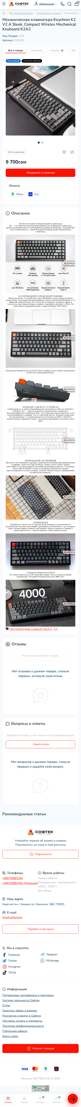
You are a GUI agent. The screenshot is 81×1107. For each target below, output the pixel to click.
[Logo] (19, 4)
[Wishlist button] (64, 152)
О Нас (6, 1005)
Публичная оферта (14, 1031)
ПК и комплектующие (21, 13)
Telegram (51, 954)
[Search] (70, 4)
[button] (39, 143)
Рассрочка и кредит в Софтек (21, 1016)
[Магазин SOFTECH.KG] (40, 832)
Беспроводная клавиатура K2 (31, 629)
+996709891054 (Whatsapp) (20, 883)
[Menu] (4, 4)
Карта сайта (10, 1036)
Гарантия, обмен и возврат (19, 1010)
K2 (56, 629)
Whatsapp (52, 960)
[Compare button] (72, 152)
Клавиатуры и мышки (49, 13)
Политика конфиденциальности (23, 1026)
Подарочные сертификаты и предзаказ (28, 995)
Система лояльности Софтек (21, 1000)
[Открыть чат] (73, 1099)
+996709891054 (12, 878)
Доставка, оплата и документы (22, 1021)
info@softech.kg (12, 917)
